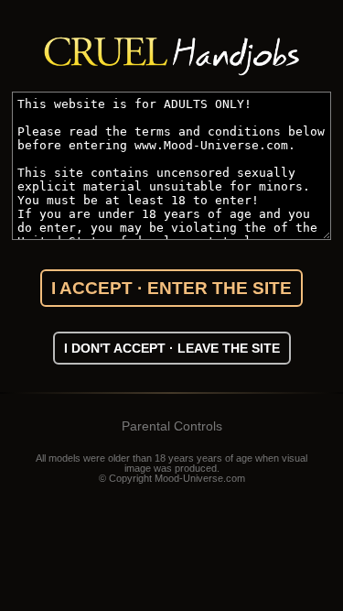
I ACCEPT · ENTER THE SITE (171, 288)
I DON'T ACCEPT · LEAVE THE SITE (172, 348)
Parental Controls (172, 426)
